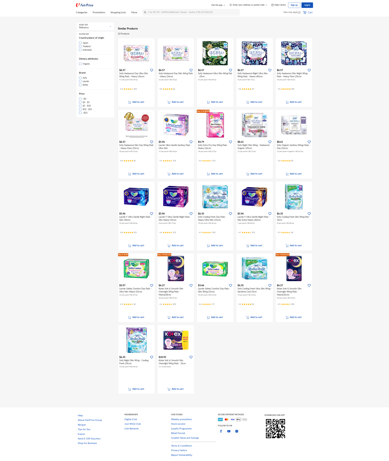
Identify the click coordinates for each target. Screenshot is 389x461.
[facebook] (221, 433)
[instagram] (237, 433)
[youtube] (229, 433)
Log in (307, 5)
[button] (299, 12)
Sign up (294, 5)
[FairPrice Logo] (84, 5)
